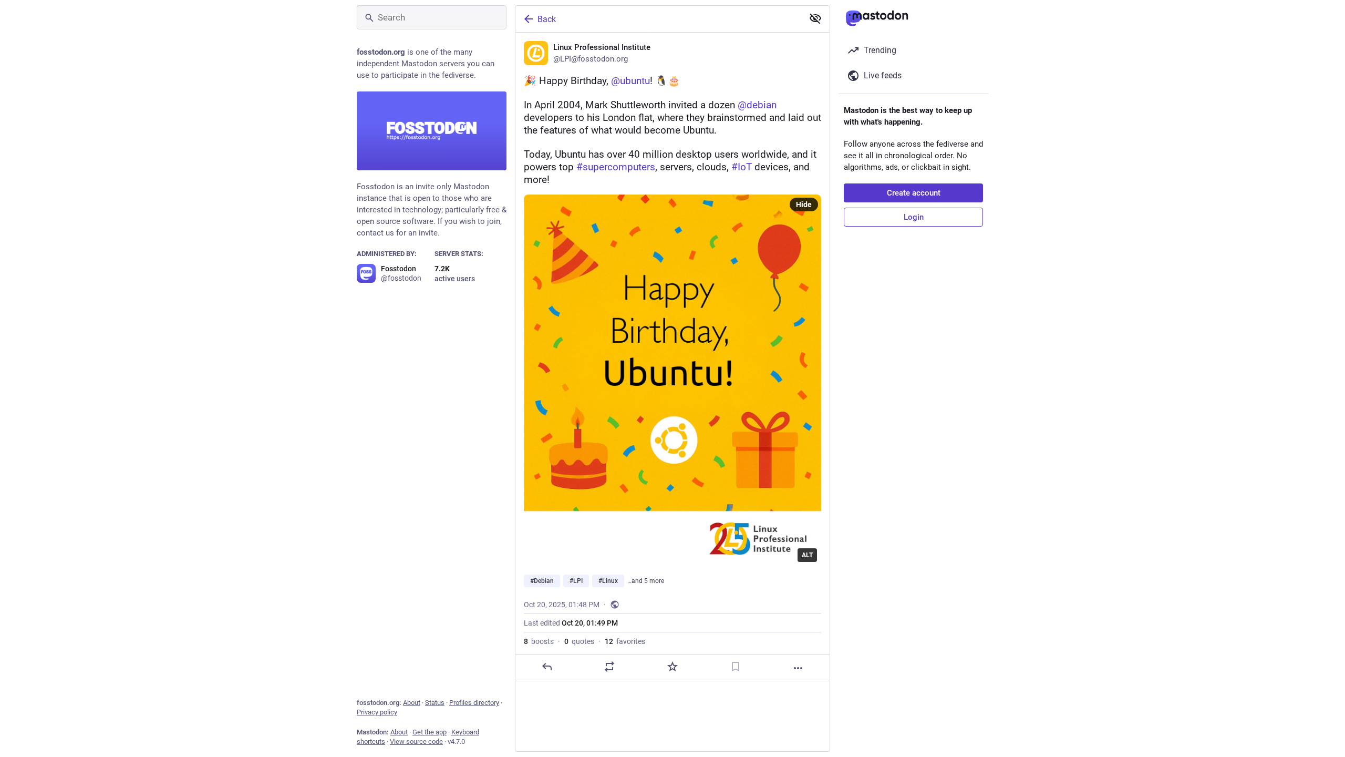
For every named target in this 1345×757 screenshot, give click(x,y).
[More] (798, 668)
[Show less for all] (815, 18)
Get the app (429, 732)
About (411, 703)
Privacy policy (377, 712)
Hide (804, 204)
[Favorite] (672, 666)
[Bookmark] (735, 666)
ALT (807, 555)
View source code (416, 741)
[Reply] (547, 666)
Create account (913, 193)
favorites (625, 641)
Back (546, 19)
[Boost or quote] (609, 666)
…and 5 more (645, 581)
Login (914, 217)
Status (434, 703)
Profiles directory (474, 703)
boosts (539, 641)
